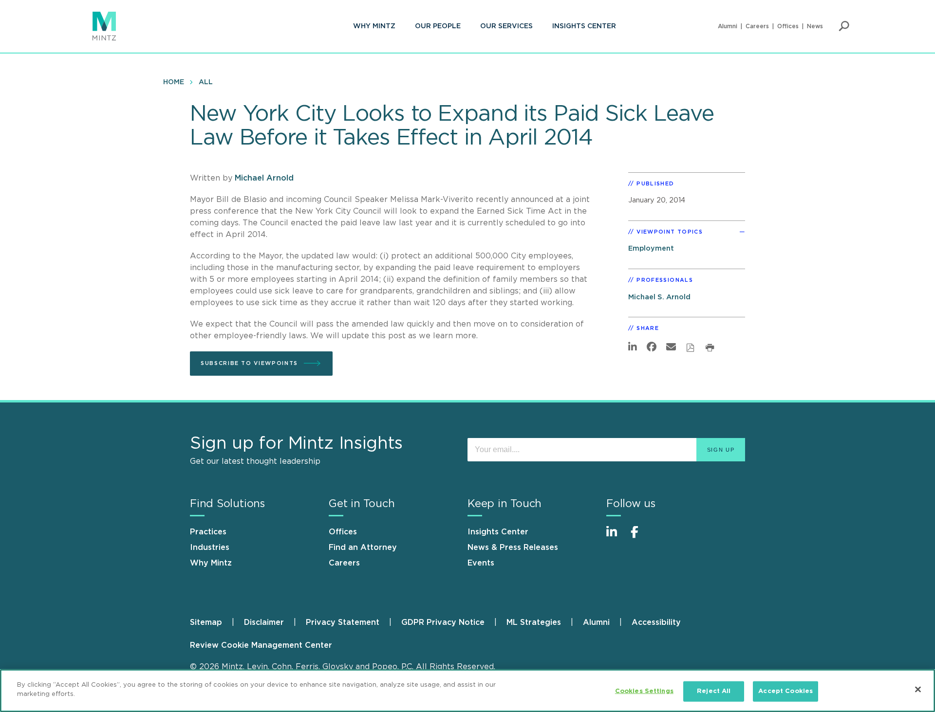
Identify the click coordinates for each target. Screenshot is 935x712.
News (815, 26)
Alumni (727, 26)
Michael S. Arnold (659, 297)
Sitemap (206, 622)
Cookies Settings (644, 691)
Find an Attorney (363, 547)
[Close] (918, 689)
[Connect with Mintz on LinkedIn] (616, 537)
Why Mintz (374, 26)
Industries (209, 547)
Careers (757, 26)
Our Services (506, 26)
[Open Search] (844, 26)
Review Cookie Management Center (261, 645)
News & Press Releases (513, 547)
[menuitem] (374, 26)
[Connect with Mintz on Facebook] (640, 537)
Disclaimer (264, 622)
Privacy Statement (342, 622)
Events (481, 563)
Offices (788, 26)
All (206, 82)
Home (173, 82)
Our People (438, 26)
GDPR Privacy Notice (443, 622)
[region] (467, 690)
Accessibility (656, 622)
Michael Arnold (264, 178)
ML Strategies (533, 622)
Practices (208, 532)
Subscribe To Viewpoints (249, 363)
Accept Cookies (785, 691)
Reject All (713, 691)
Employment (651, 248)
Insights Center (584, 26)
